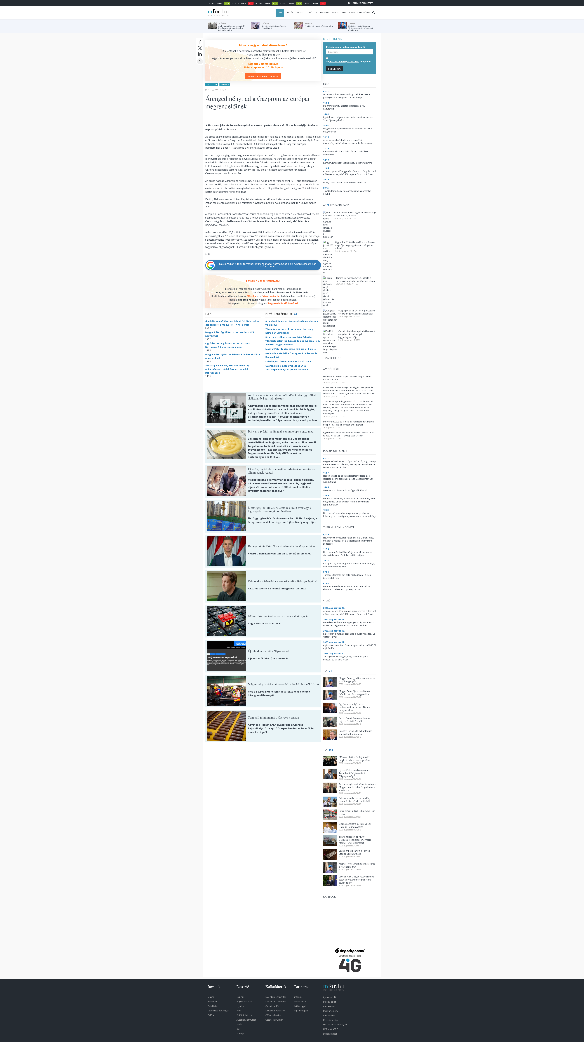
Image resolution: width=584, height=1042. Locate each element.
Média (239, 1024)
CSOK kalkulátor (273, 1015)
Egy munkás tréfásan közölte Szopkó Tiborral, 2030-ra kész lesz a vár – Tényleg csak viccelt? (349, 434)
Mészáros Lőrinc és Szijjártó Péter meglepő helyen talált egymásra (356, 759)
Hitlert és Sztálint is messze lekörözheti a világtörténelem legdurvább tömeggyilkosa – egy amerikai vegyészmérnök (292, 341)
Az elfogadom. (349, 61)
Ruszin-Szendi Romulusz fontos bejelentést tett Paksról (354, 719)
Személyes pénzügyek (218, 1010)
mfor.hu (298, 996)
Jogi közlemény (330, 1010)
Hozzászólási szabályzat (335, 1024)
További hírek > (332, 357)
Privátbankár (300, 1001)
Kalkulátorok (339, 12)
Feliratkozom (334, 68)
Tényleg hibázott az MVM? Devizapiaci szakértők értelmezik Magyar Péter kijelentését (355, 839)
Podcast (300, 12)
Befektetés (213, 1006)
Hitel (238, 1010)
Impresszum (329, 1006)
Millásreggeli (300, 1006)
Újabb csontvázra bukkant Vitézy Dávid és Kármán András (355, 825)
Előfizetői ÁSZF (330, 1029)
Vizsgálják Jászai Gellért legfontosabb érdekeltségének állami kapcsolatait (356, 312)
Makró (211, 996)
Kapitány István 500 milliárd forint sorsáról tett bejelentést (355, 732)
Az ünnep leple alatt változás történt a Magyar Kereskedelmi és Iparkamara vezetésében (357, 787)
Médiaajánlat (329, 1001)
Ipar (238, 1028)
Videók (290, 12)
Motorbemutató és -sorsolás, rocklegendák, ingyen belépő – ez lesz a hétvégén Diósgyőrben (348, 423)
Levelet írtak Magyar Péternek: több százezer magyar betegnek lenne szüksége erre (356, 879)
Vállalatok (212, 84)
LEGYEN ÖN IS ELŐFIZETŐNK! (263, 281)
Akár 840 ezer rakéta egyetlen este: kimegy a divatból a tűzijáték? (355, 214)
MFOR (217, 13)
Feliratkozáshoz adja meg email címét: (346, 47)
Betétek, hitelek (244, 1015)
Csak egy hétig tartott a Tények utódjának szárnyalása (354, 852)
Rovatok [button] (324, 12)
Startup (240, 1033)
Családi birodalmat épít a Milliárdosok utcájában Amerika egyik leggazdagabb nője (356, 334)
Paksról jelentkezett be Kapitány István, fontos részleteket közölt (355, 799)
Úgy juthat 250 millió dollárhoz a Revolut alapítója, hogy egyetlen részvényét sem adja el (355, 245)
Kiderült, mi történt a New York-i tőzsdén (288, 361)
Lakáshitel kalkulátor (275, 1010)
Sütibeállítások (330, 1033)
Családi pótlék (272, 1006)
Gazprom (225, 84)
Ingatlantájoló (301, 1010)
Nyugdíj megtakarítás (275, 996)
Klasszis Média (330, 1020)
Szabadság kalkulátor (275, 1001)
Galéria (211, 1015)
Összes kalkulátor (274, 1019)
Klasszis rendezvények (359, 12)
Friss (280, 12)
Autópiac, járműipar (246, 1019)
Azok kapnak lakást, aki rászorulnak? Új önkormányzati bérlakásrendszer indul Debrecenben (227, 369)
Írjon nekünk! (329, 997)
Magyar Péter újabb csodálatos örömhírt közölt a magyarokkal (354, 693)
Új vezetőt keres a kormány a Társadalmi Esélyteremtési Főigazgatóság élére (353, 773)
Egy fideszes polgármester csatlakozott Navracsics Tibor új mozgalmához (354, 707)
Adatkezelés (329, 1015)
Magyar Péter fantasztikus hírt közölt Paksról (290, 348)
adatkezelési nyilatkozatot (344, 61)
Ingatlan (240, 1006)
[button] (349, 3)
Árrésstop (312, 12)
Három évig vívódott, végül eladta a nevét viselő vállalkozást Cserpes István (355, 279)
